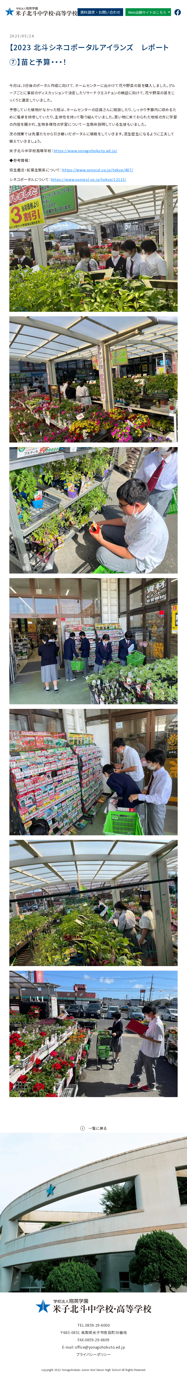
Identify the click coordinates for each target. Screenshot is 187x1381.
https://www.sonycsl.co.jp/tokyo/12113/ (88, 179)
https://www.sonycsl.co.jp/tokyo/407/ (97, 170)
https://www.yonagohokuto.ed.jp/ (85, 150)
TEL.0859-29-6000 (93, 1325)
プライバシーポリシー (93, 1354)
